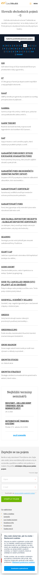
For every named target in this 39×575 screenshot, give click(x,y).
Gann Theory (8, 123)
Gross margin (8, 344)
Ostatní (20, 54)
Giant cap (6, 251)
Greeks (5, 314)
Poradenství (8, 526)
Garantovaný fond (12, 204)
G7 (2, 78)
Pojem (5, 479)
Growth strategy (11, 371)
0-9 (32, 51)
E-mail (5, 487)
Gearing (5, 237)
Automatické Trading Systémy (17, 422)
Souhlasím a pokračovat (19, 568)
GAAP (4, 93)
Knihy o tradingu (9, 514)
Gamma (5, 108)
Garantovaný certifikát (15, 189)
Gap (3, 138)
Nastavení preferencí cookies (23, 562)
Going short (8, 267)
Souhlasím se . (20, 493)
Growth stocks (9, 359)
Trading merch (8, 529)
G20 (3, 63)
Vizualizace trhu (9, 523)
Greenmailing (9, 329)
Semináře (7, 517)
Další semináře (19, 435)
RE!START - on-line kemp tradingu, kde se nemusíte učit (18, 405)
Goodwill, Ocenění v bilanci (16, 299)
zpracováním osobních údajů (25, 493)
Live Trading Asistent (10, 520)
